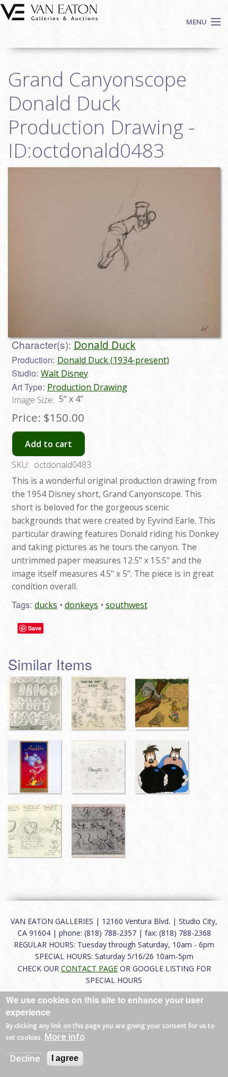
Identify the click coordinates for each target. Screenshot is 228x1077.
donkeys (81, 605)
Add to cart (48, 444)
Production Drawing (87, 387)
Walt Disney (64, 373)
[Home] (49, 11)
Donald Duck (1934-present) (113, 360)
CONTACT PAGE (89, 968)
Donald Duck (105, 345)
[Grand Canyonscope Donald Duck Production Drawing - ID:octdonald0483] (114, 251)
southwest (126, 605)
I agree (64, 1058)
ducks (45, 605)
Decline (25, 1058)
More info (65, 1036)
